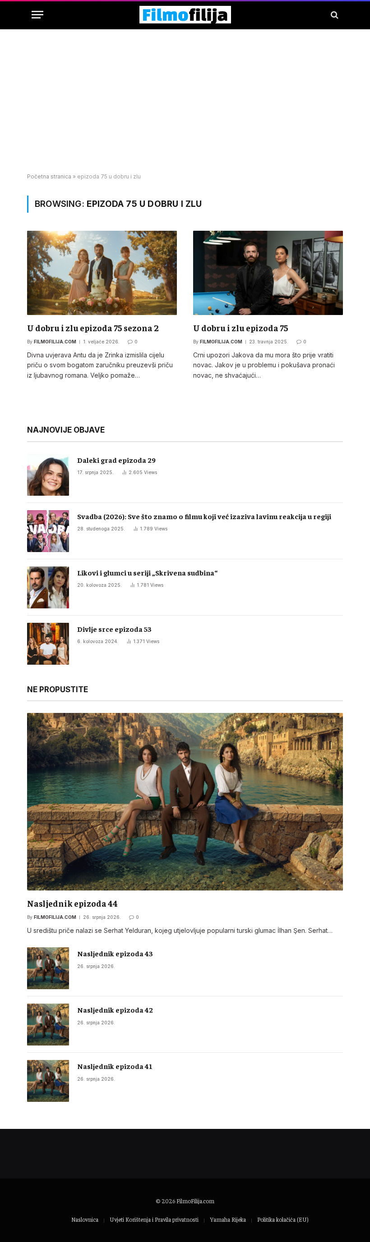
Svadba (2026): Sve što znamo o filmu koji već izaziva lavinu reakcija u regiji (204, 516)
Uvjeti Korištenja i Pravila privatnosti (154, 1219)
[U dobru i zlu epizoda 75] (268, 273)
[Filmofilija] (185, 14)
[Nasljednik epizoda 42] (48, 1025)
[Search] (333, 15)
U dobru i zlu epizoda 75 (240, 327)
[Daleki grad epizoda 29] (48, 475)
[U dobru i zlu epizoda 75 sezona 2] (102, 273)
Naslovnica (84, 1219)
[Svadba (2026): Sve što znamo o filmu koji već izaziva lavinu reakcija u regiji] (48, 531)
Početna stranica (49, 176)
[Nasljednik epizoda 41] (48, 1081)
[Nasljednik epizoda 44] (185, 801)
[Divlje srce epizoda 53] (48, 644)
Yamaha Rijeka (228, 1219)
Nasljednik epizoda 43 (115, 953)
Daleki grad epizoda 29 (116, 459)
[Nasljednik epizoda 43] (48, 968)
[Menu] (37, 15)
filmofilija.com (55, 341)
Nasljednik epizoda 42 (115, 1009)
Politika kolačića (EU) (282, 1219)
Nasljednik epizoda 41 (115, 1065)
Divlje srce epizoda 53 (114, 628)
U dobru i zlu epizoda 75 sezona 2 (93, 327)
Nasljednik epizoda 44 (72, 903)
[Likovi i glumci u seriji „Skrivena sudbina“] (48, 587)
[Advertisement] (185, 101)
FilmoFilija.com (195, 1201)
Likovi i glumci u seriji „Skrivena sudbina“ (147, 572)
